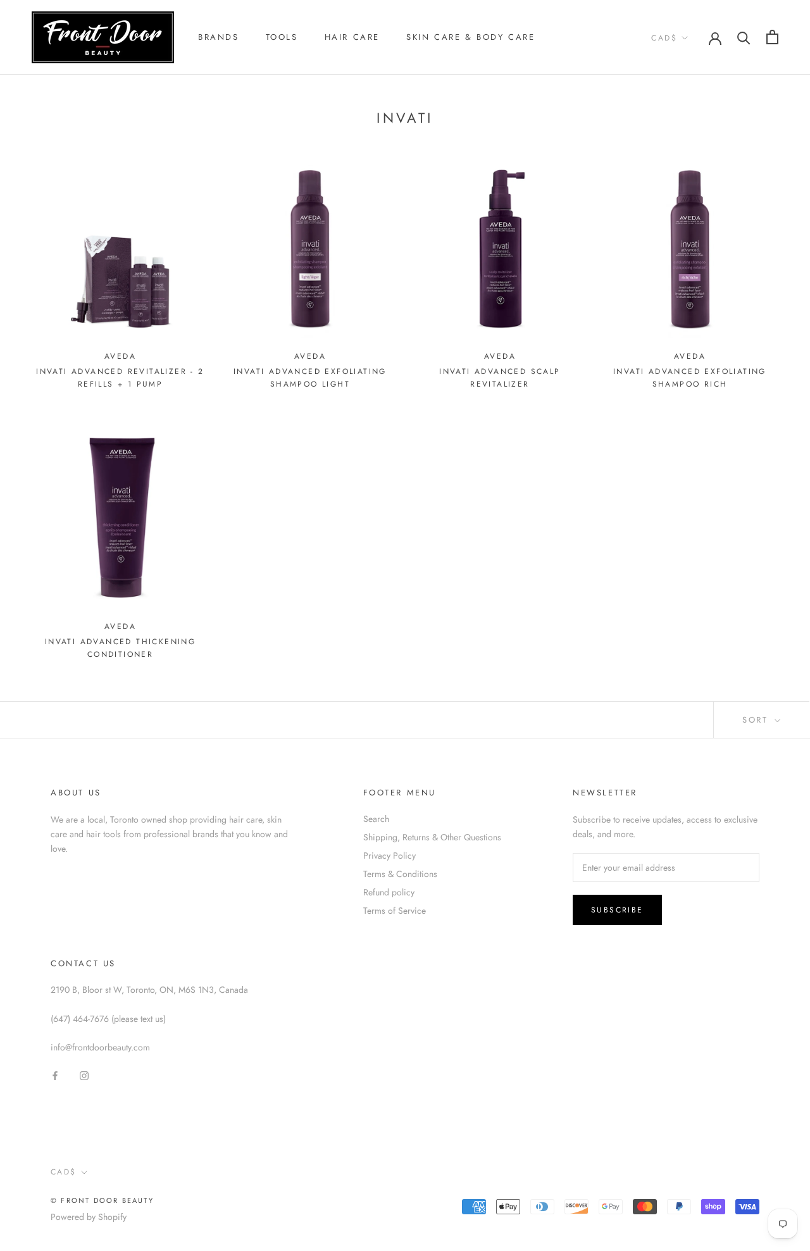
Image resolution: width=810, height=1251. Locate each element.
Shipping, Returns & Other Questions (432, 837)
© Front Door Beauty (102, 1200)
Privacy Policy (389, 855)
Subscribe (617, 910)
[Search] (744, 37)
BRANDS (218, 37)
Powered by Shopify (89, 1217)
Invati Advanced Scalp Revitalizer (499, 378)
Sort (757, 720)
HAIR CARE (352, 37)
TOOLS (282, 37)
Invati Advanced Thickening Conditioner (120, 648)
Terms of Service (394, 910)
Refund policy (388, 892)
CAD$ (664, 38)
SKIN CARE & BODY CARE (470, 37)
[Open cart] (772, 37)
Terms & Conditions (400, 874)
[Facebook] (55, 1074)
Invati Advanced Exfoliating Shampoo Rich (689, 378)
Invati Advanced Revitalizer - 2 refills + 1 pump (120, 378)
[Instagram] (84, 1074)
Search (376, 818)
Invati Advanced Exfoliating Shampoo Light (310, 378)
